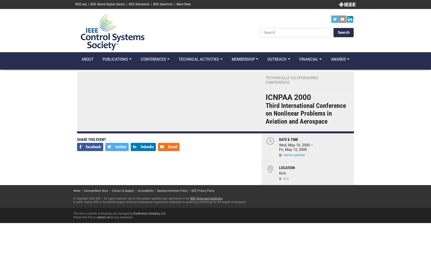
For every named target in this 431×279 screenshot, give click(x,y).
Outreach (277, 59)
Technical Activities (199, 59)
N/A (286, 179)
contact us (103, 217)
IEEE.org (81, 4)
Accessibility (145, 191)
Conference (278, 82)
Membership (243, 59)
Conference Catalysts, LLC (149, 213)
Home (76, 191)
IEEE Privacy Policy (203, 191)
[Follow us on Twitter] (335, 20)
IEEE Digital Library (107, 4)
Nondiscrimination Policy (172, 191)
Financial (308, 59)
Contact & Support (123, 191)
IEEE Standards (139, 4)
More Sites (184, 4)
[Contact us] (342, 20)
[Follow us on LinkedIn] (350, 20)
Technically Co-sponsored (292, 78)
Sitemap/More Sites (96, 191)
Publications (115, 59)
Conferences (153, 59)
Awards (338, 59)
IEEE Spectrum (163, 4)
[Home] (112, 31)
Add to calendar (294, 155)
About (88, 59)
